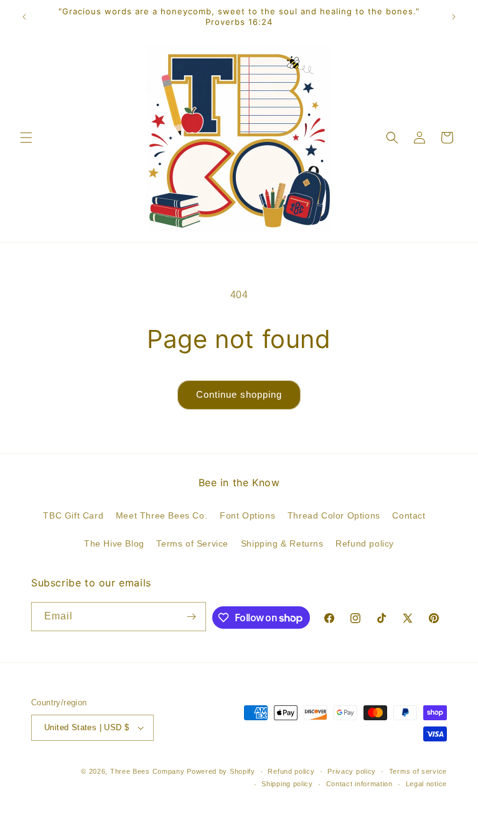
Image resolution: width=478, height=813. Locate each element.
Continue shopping (239, 394)
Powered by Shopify (221, 771)
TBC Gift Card (73, 515)
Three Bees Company (147, 771)
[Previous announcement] (24, 17)
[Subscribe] (191, 616)
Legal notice (426, 783)
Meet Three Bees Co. (161, 515)
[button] (26, 137)
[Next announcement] (453, 17)
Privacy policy (351, 771)
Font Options (247, 515)
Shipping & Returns (282, 543)
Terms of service (418, 771)
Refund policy (364, 543)
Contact (408, 515)
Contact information (359, 783)
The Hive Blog (114, 543)
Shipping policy (287, 783)
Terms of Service (192, 543)
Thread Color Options (334, 515)
